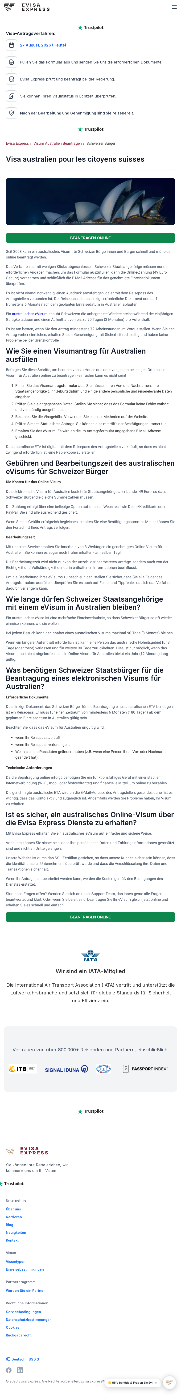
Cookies (13, 1327)
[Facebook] (9, 1370)
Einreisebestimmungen (25, 1269)
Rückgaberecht (19, 1335)
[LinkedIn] (20, 1370)
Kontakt (12, 1240)
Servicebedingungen (23, 1312)
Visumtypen (15, 1262)
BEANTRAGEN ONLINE (90, 238)
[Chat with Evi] (169, 1382)
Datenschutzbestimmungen (29, 1320)
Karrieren (14, 1217)
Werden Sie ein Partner (25, 1291)
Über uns (13, 1209)
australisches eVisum (30, 314)
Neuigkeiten (16, 1232)
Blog (9, 1225)
